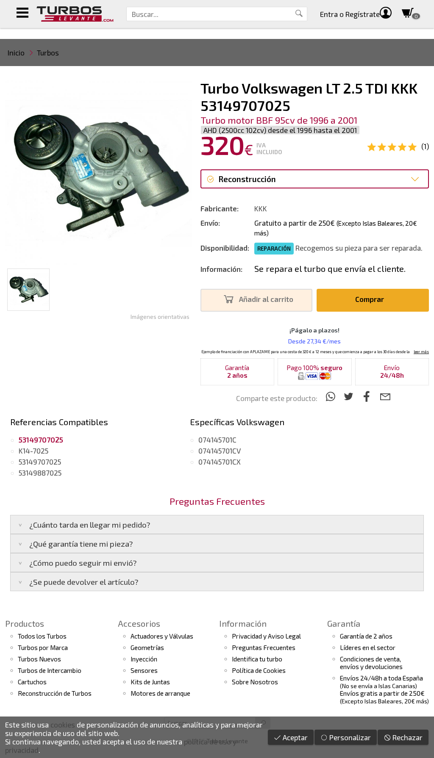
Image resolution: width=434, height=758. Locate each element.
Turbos (48, 52)
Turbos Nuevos (39, 659)
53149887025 (40, 472)
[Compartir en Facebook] (368, 396)
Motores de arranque (160, 693)
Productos (24, 623)
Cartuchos (32, 682)
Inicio (16, 52)
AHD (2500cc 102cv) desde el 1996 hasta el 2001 (280, 130)
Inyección (144, 659)
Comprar (370, 299)
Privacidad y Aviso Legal (266, 636)
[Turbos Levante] (75, 14)
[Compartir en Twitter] (349, 396)
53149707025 (40, 461)
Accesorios (139, 623)
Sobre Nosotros (255, 682)
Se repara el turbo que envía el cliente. (330, 268)
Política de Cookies (259, 670)
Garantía (343, 623)
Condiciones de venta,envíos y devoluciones (371, 662)
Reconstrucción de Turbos (55, 693)
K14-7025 (33, 450)
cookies (62, 724)
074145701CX (219, 461)
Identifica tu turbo (257, 659)
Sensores (144, 670)
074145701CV (219, 450)
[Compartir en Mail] (385, 396)
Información (243, 623)
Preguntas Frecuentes (263, 647)
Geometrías (147, 647)
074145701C (217, 439)
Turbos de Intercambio (49, 670)
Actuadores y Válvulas (162, 636)
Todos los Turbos (42, 636)
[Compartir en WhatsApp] (331, 396)
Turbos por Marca (43, 647)
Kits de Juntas (150, 682)
